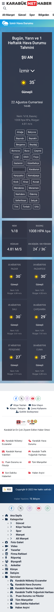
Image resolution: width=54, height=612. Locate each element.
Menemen (34, 188)
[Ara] (5, 8)
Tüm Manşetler (39, 462)
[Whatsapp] (38, 398)
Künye (14, 569)
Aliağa (20, 132)
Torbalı (26, 206)
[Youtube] (32, 398)
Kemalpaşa (33, 175)
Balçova (32, 132)
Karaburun (34, 169)
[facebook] (11, 508)
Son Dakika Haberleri (9, 474)
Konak (36, 182)
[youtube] (38, 508)
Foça (35, 157)
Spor (32, 14)
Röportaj (15, 557)
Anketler (15, 565)
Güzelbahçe (33, 163)
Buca (26, 150)
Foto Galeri (17, 542)
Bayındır (20, 138)
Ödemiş (33, 194)
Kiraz (25, 182)
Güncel (22, 14)
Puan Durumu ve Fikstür (12, 464)
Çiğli (16, 157)
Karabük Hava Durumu (37, 442)
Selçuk (34, 200)
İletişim (14, 572)
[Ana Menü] (3, 3)
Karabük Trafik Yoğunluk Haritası (37, 453)
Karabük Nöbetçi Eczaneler (12, 442)
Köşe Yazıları (20, 405)
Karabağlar (19, 169)
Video (14, 546)
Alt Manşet (8, 14)
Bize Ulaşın (37, 405)
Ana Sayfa (16, 515)
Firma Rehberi (18, 553)
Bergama (20, 144)
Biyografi (15, 561)
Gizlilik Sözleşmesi (28, 411)
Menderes (19, 188)
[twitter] (20, 508)
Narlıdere (20, 194)
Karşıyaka (18, 175)
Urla (36, 206)
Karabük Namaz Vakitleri (12, 453)
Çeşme (37, 150)
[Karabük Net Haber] (29, 3)
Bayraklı (33, 138)
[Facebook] (16, 398)
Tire (16, 206)
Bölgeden (43, 14)
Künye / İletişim (17, 408)
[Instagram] (27, 398)
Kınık (16, 182)
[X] (21, 398)
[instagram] (29, 508)
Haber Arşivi (38, 472)
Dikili (26, 157)
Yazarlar (15, 549)
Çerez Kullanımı (38, 408)
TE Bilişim (35, 498)
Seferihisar (20, 200)
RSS (8, 489)
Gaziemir (18, 163)
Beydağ (33, 144)
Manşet (20, 534)
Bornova (16, 150)
